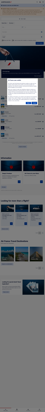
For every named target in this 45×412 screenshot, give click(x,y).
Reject (28, 103)
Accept (34, 103)
